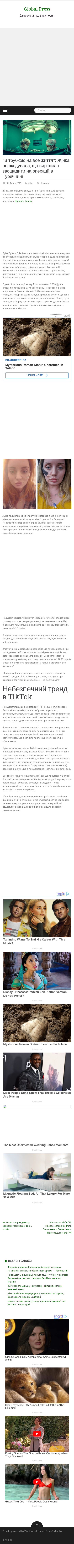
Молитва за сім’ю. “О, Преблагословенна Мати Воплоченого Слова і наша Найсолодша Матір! (57, 1227)
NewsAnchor (52, 1531)
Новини (45, 183)
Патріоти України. (24, 201)
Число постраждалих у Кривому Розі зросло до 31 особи (17, 1226)
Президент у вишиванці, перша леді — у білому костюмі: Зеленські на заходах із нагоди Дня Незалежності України (38, 1278)
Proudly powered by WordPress (19, 1531)
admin (31, 183)
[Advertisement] (37, 67)
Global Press (37, 9)
